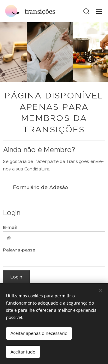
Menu (99, 11)
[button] (86, 11)
